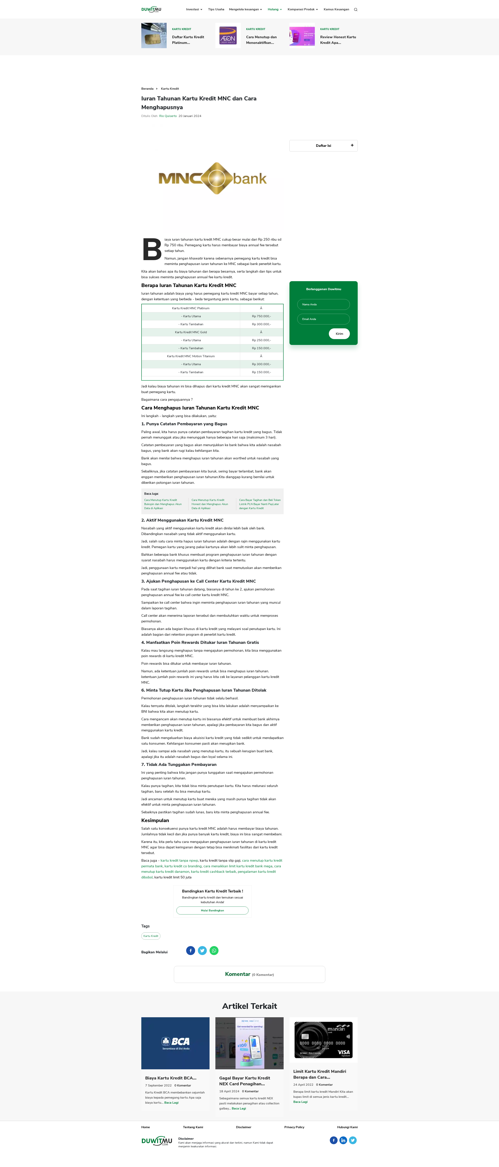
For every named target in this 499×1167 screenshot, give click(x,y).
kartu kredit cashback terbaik (213, 871)
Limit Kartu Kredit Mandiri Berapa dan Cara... (319, 1074)
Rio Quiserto (168, 116)
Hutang (273, 9)
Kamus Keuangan (336, 9)
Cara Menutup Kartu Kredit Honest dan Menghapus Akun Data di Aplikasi (210, 504)
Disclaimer (243, 1127)
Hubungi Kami (347, 1127)
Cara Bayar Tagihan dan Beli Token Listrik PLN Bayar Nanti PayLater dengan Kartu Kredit (260, 504)
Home (145, 1127)
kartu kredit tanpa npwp (179, 860)
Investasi (193, 9)
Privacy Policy (294, 1127)
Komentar (182, 1085)
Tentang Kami (193, 1127)
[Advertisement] (249, 68)
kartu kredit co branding (183, 866)
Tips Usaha (216, 9)
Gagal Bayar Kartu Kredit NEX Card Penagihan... (244, 1081)
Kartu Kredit (181, 29)
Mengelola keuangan (244, 9)
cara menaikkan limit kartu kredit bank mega (238, 866)
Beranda (147, 89)
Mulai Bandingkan (212, 910)
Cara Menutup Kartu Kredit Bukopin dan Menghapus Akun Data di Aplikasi (163, 504)
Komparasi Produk (301, 9)
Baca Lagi (171, 1103)
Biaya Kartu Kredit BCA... (170, 1078)
